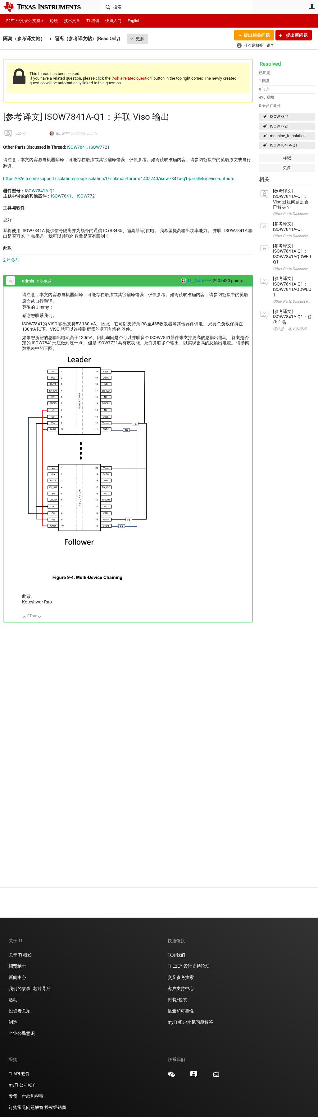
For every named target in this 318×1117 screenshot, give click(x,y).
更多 (140, 38)
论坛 (54, 20)
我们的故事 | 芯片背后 (30, 988)
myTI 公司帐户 (23, 1084)
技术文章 (72, 20)
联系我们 (176, 954)
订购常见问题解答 (26, 1107)
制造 (13, 1022)
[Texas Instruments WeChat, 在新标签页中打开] (171, 1076)
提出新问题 (296, 35)
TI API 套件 (19, 1073)
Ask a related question (131, 78)
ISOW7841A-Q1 (284, 145)
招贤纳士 (17, 966)
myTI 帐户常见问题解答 (190, 1022)
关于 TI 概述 (20, 954)
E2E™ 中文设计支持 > (24, 20)
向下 (39, 617)
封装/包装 (177, 999)
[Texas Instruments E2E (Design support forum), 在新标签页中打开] (194, 1076)
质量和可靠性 (181, 1010)
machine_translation (288, 135)
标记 (287, 158)
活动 (13, 999)
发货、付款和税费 (26, 1096)
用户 (312, 6)
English (134, 20)
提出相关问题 (257, 35)
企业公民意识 (22, 1033)
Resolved (270, 64)
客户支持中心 (181, 988)
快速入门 (113, 20)
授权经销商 (55, 1107)
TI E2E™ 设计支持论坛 (189, 966)
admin (21, 134)
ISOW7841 (279, 116)
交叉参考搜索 (181, 977)
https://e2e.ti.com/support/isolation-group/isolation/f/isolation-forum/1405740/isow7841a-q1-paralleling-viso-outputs (118, 178)
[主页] (46, 7)
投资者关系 (19, 1010)
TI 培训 (92, 20)
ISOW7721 (279, 126)
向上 (24, 617)
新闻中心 (17, 977)
